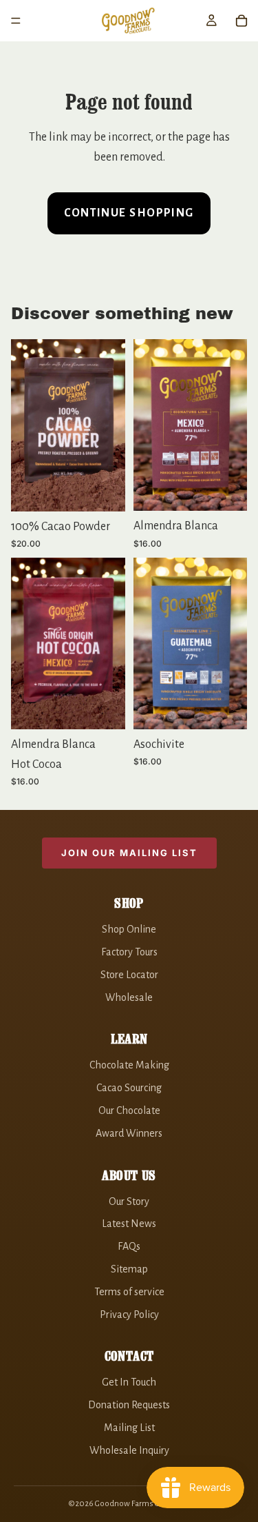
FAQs (129, 1246)
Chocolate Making (129, 1065)
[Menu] (16, 21)
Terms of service (129, 1291)
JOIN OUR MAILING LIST (129, 852)
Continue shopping (128, 213)
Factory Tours (129, 951)
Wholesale (129, 997)
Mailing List (129, 1427)
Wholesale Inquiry (129, 1450)
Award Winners (129, 1133)
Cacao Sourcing (129, 1087)
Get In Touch (129, 1382)
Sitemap (129, 1269)
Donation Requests (129, 1404)
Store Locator (129, 974)
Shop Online (129, 929)
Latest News (129, 1223)
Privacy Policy (129, 1314)
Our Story (129, 1201)
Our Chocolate (129, 1110)
